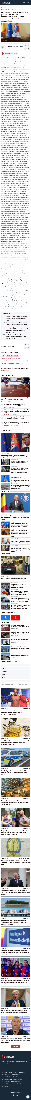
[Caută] (24, 2)
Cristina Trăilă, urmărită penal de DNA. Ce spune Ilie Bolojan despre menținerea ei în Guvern (20, 541)
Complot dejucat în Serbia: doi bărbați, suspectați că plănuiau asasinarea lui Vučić (16, 318)
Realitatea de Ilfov (5, 1081)
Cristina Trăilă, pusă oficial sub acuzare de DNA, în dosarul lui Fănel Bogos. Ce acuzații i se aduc (15, 862)
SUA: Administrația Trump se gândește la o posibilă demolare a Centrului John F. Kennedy (20, 525)
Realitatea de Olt (15, 1083)
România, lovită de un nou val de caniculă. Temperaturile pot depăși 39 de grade (15, 405)
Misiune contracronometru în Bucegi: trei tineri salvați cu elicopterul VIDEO (16, 323)
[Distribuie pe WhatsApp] (25, 48)
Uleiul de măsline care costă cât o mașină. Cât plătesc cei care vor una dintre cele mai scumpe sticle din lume (15, 742)
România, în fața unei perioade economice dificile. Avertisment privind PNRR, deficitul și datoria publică (15, 952)
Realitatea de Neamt (6, 1083)
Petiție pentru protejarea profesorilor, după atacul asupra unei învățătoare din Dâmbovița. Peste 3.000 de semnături (14, 399)
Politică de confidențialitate (21, 1061)
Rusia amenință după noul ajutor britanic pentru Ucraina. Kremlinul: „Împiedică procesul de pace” (15, 892)
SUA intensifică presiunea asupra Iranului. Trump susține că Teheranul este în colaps (14, 1011)
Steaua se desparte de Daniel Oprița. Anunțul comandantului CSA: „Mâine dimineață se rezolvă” (15, 982)
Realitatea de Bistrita (6, 1074)
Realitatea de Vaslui (16, 1074)
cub (3, 355)
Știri (7, 7)
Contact (3, 1061)
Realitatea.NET (5, 1072)
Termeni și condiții (10, 1061)
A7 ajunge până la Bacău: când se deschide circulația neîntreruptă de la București (20, 487)
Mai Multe (15, 1046)
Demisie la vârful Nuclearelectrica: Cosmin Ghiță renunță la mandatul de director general (16, 336)
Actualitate (11, 7)
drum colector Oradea (21, 361)
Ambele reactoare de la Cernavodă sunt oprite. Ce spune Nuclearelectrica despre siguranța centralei (13, 922)
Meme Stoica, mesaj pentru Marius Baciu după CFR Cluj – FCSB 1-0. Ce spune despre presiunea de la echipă (15, 1040)
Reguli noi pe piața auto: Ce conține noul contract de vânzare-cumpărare (18, 586)
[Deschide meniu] (28, 3)
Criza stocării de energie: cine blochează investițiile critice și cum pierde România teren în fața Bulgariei (16, 411)
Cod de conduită (5, 1063)
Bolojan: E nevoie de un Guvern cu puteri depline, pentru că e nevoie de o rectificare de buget (15, 517)
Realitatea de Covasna (16, 1076)
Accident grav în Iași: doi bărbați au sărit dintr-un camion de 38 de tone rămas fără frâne (14, 772)
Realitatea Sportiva (13, 1072)
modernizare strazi (7, 361)
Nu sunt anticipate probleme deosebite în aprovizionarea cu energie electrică (15, 417)
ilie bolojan (19, 363)
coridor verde (17, 358)
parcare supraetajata (8, 363)
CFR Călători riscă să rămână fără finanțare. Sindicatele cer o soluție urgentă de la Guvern (20, 607)
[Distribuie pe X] (28, 48)
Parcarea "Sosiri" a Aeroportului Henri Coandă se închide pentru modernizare (16, 423)
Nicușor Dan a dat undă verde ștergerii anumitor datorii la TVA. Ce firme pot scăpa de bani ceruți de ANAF (20, 549)
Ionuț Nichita (26, 708)
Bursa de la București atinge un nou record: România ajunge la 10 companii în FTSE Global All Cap (20, 600)
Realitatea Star (22, 1072)
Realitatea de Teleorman (7, 1079)
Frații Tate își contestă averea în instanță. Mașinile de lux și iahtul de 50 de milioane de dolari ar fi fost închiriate (14, 832)
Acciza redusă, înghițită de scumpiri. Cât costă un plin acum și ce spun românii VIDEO (14, 579)
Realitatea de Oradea (16, 46)
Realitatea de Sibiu (5, 1086)
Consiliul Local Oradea (13, 355)
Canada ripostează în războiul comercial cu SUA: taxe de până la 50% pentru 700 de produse (20, 593)
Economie (6, 414)
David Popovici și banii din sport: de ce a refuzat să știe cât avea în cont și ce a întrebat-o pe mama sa (13, 712)
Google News (5, 370)
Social (2, 401)
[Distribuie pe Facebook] (28, 45)
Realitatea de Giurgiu (6, 1076)
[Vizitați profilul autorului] (2, 47)
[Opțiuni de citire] (28, 1097)
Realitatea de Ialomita (15, 1081)
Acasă (4, 7)
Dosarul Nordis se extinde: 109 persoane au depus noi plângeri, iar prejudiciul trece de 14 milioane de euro (14, 802)
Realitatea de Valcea (17, 1079)
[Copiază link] (25, 45)
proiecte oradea (6, 358)
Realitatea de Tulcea (24, 1083)
